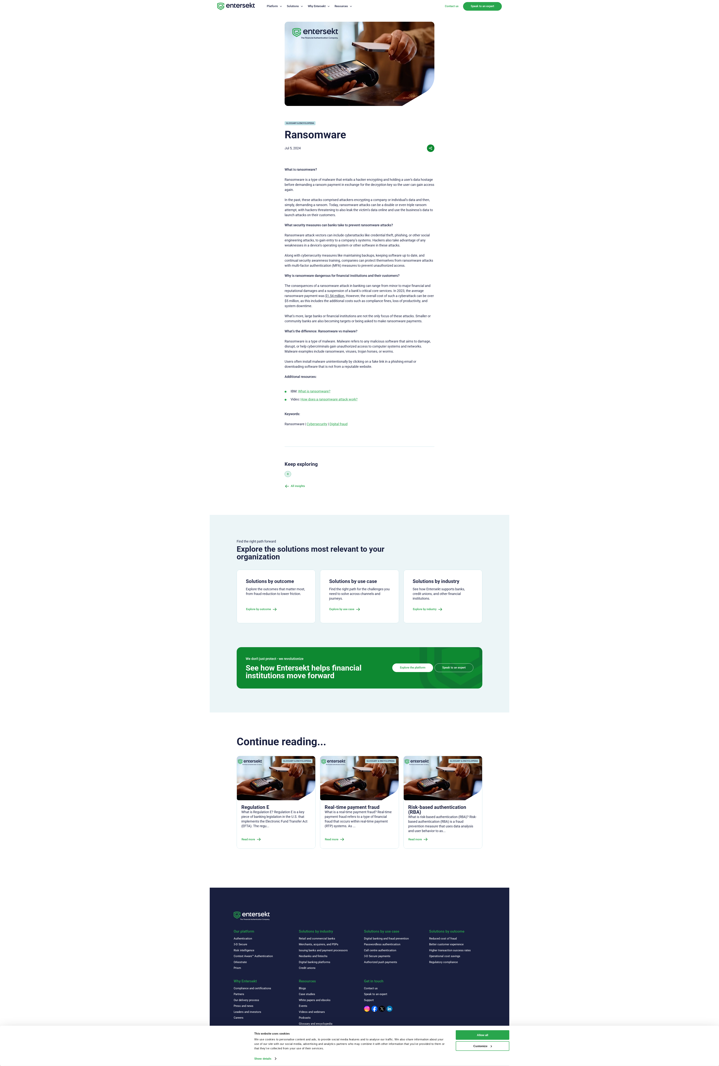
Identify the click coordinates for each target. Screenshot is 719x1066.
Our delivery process (246, 1000)
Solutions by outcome (446, 931)
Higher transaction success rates (450, 950)
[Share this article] (430, 148)
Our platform (244, 931)
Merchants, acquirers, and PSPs (318, 944)
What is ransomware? (314, 391)
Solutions (293, 6)
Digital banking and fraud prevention (386, 938)
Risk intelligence (244, 950)
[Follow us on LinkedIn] (389, 1009)
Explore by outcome (258, 609)
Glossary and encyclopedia (315, 1023)
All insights (298, 486)
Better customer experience (446, 944)
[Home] (236, 6)
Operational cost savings (444, 956)
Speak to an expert (482, 6)
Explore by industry (424, 609)
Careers (238, 1017)
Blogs (302, 988)
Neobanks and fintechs (313, 956)
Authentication (243, 938)
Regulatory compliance (443, 962)
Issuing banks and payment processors (323, 950)
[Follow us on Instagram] (367, 1009)
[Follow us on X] (382, 1009)
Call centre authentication (380, 950)
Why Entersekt (317, 6)
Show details (262, 1058)
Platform (272, 6)
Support (369, 1000)
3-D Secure (240, 944)
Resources (341, 6)
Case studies (307, 994)
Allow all (482, 1035)
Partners (239, 994)
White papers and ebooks (314, 1000)
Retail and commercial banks (317, 938)
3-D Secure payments (377, 956)
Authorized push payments (380, 962)
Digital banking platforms (314, 962)
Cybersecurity (317, 424)
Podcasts (305, 1017)
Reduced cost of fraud (443, 938)
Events (303, 1006)
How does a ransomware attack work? (329, 399)
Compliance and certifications (252, 988)
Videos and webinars (312, 1012)
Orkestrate (240, 962)
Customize (480, 1046)
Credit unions (307, 968)
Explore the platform (412, 667)
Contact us (452, 6)
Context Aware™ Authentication (253, 956)
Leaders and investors (247, 1012)
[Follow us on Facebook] (374, 1009)
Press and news (243, 1006)
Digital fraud (339, 424)
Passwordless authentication (382, 944)
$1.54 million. (335, 296)
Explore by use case (341, 609)
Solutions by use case (381, 931)
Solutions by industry (316, 931)
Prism (237, 968)
